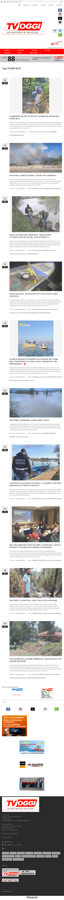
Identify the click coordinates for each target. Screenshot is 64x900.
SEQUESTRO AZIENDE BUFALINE (37, 678)
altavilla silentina (36, 433)
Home (19, 5)
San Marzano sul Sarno (22, 436)
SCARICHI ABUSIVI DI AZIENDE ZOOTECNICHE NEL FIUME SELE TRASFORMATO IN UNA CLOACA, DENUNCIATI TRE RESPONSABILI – (34, 361)
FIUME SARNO (45, 433)
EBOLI (56, 377)
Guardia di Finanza (17, 380)
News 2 (23, 309)
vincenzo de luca (18, 859)
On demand (59, 5)
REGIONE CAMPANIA (55, 613)
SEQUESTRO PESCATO (32, 254)
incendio (41, 188)
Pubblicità (5, 865)
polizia (18, 856)
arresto (13, 853)
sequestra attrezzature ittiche (18, 254)
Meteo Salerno (17, 695)
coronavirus (47, 853)
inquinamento (26, 380)
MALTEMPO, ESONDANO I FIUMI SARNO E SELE (29, 420)
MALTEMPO (13, 436)
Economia (7, 53)
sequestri (59, 498)
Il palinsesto (26, 5)
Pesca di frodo (52, 250)
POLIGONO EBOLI (48, 188)
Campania (29, 853)
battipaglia (35, 377)
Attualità (20, 50)
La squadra (43, 5)
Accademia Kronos (37, 250)
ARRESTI (5, 853)
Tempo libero (33, 53)
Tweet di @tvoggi (7, 891)
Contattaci (51, 5)
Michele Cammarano (44, 613)
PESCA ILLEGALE (26, 313)
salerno (32, 380)
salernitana (40, 856)
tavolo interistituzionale (54, 560)
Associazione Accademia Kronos (41, 131)
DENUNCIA (51, 377)
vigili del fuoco (57, 188)
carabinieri (38, 853)
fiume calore (35, 674)
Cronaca (7, 50)
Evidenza (23, 131)
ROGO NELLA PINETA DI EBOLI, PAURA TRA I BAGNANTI (33, 176)
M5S (46, 560)
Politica (34, 50)
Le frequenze (34, 5)
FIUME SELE (53, 131)
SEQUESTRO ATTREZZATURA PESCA (40, 313)
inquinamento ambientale (21, 678)
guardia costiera (43, 498)
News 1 (23, 188)
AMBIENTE (35, 560)
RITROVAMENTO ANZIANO (17, 135)
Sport (20, 53)
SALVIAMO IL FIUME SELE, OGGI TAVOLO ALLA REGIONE (33, 600)
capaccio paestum (43, 377)
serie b (55, 856)
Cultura (47, 50)
